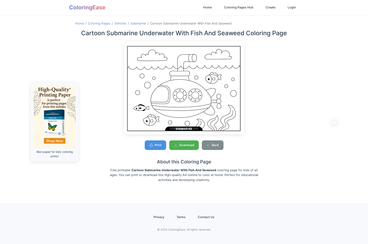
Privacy (159, 217)
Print (158, 145)
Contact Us (206, 217)
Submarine (138, 23)
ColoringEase (87, 7)
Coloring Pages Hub (238, 7)
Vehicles (120, 23)
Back (215, 145)
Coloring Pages (99, 23)
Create (270, 7)
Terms (181, 217)
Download (186, 145)
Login (292, 7)
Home (207, 7)
